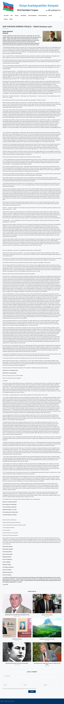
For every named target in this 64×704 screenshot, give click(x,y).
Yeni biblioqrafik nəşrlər (17, 639)
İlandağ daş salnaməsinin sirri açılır (47, 639)
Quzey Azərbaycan (32, 15)
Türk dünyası (23, 15)
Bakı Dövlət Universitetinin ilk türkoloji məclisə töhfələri (17, 663)
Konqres (17, 15)
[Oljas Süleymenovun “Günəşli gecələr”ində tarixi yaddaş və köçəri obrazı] (47, 652)
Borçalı (50, 15)
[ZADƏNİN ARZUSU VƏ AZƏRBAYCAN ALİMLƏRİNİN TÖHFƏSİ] (17, 603)
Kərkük (10, 19)
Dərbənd (6, 19)
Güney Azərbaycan (42, 15)
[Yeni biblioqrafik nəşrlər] (17, 627)
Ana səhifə (6, 15)
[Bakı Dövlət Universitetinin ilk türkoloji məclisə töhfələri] (17, 652)
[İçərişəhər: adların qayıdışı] (47, 603)
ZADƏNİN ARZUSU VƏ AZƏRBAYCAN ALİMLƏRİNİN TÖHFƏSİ (17, 614)
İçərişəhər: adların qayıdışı (47, 614)
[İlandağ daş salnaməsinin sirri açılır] (47, 627)
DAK (11, 15)
